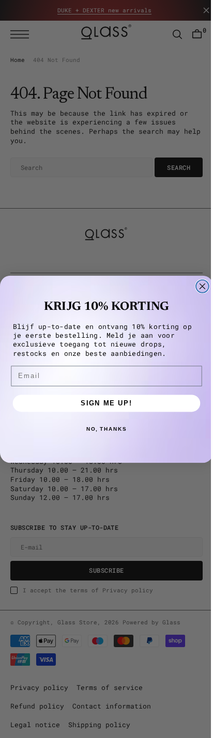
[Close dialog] (198, 285)
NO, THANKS (102, 429)
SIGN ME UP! (103, 402)
